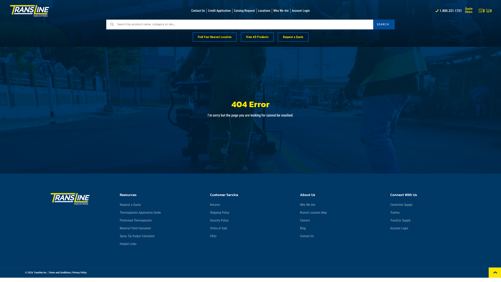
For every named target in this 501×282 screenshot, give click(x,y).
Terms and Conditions (60, 272)
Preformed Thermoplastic (136, 220)
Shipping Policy (219, 212)
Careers (305, 220)
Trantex (395, 212)
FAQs (213, 236)
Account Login (399, 228)
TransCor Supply (400, 220)
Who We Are (307, 205)
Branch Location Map (313, 212)
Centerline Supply (401, 205)
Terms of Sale (218, 228)
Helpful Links (128, 244)
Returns (215, 205)
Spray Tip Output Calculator (137, 236)
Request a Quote (130, 205)
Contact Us (307, 236)
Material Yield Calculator (135, 228)
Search (383, 24)
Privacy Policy (79, 272)
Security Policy (219, 220)
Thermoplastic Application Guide (140, 212)
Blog (303, 228)
